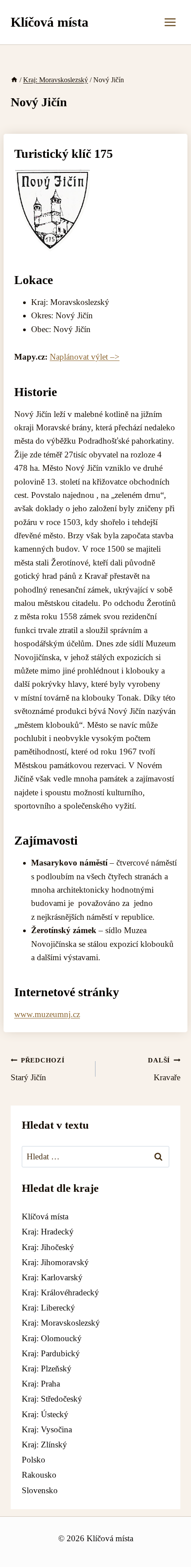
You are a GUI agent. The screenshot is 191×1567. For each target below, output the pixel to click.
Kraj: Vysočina (47, 1429)
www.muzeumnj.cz (47, 1014)
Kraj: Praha (41, 1383)
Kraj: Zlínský (44, 1444)
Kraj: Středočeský (52, 1398)
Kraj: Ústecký (45, 1414)
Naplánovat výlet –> (84, 356)
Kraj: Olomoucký (52, 1338)
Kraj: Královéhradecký (60, 1292)
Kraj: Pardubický (51, 1353)
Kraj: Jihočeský (48, 1247)
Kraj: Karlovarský (52, 1277)
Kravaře (164, 1069)
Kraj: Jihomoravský (55, 1262)
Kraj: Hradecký (48, 1231)
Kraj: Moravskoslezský (61, 1322)
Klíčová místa (45, 1216)
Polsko (33, 1459)
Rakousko (39, 1474)
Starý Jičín (38, 1069)
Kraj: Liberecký (48, 1307)
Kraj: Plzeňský (47, 1368)
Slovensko (40, 1490)
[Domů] (14, 80)
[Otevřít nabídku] (169, 22)
